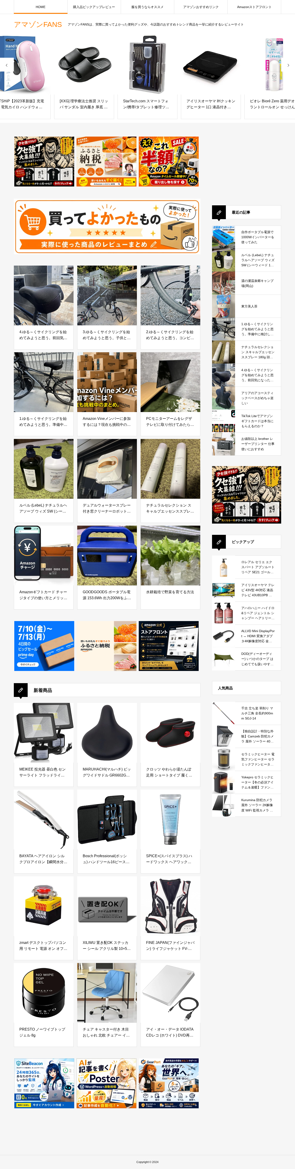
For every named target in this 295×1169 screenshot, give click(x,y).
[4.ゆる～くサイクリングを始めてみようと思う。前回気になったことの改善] (44, 295)
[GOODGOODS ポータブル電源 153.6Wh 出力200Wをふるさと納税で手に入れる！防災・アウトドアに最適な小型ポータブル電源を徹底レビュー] (107, 555)
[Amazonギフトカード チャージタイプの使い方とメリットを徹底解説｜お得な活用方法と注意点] (44, 555)
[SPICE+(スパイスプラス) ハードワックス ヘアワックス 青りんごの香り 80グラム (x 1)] (170, 819)
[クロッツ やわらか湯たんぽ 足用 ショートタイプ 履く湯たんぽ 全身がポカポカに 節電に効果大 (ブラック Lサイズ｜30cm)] (170, 733)
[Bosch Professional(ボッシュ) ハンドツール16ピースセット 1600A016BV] (107, 819)
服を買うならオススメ (147, 7)
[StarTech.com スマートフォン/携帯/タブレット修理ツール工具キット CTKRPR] (84, 65)
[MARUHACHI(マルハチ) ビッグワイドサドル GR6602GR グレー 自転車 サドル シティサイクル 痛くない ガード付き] (107, 733)
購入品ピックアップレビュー (94, 7)
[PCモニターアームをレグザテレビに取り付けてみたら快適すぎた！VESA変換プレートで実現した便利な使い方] (170, 382)
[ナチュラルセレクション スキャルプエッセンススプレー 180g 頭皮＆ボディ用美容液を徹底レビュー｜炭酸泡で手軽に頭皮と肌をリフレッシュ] (170, 469)
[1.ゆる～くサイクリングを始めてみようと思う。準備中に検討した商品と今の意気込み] (44, 382)
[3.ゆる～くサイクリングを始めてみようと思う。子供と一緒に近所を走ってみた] (107, 295)
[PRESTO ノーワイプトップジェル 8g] (44, 993)
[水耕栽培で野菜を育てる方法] (170, 555)
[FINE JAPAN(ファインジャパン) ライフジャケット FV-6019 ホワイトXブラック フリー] (170, 906)
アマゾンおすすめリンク (201, 7)
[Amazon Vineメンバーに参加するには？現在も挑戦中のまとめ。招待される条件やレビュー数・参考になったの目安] (107, 382)
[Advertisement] (246, 165)
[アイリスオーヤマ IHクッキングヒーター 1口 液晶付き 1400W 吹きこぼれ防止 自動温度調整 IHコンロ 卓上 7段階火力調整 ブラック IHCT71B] (147, 65)
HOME (40, 7)
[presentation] (7, 65)
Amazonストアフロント (254, 7)
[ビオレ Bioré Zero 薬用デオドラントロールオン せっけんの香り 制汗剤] (211, 65)
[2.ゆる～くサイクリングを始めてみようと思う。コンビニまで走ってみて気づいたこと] (170, 295)
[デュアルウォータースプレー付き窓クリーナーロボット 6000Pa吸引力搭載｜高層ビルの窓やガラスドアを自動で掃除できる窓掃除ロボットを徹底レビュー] (107, 469)
